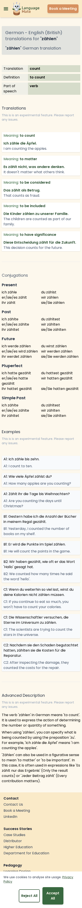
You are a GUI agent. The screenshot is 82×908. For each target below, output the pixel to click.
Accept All (52, 896)
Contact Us (13, 804)
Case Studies (14, 834)
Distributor (12, 840)
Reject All (29, 895)
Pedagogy (12, 865)
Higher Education (18, 847)
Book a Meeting (16, 810)
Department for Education (26, 853)
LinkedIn (10, 816)
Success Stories (17, 828)
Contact (11, 798)
